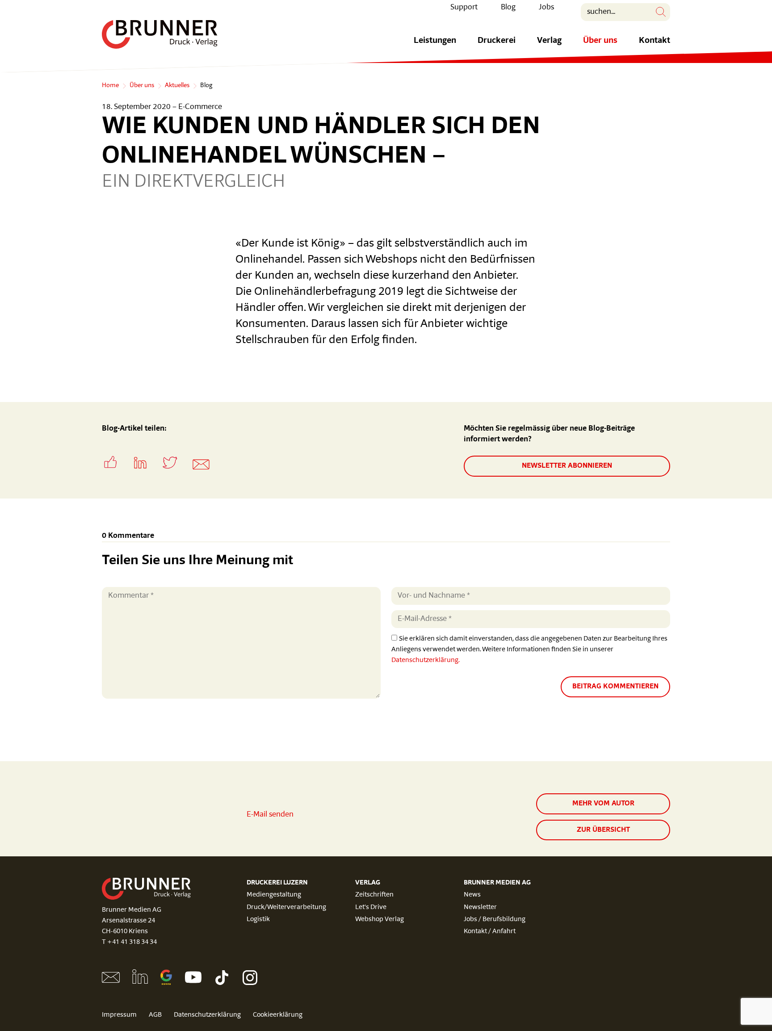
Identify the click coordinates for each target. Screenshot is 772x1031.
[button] (116, 471)
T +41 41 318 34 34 (129, 942)
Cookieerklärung (277, 1015)
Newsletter (480, 907)
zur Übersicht (603, 830)
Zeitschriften (374, 895)
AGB (155, 1015)
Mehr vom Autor (603, 803)
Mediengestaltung (274, 895)
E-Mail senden (270, 814)
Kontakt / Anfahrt (490, 931)
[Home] (160, 34)
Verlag (549, 41)
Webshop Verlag (379, 919)
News (472, 895)
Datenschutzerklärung (207, 1015)
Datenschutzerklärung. (425, 660)
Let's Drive (370, 907)
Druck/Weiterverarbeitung (286, 907)
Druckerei (497, 41)
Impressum (119, 1015)
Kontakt (654, 41)
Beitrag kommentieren (615, 686)
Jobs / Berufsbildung (494, 919)
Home (110, 86)
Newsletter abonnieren (567, 465)
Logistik (258, 919)
